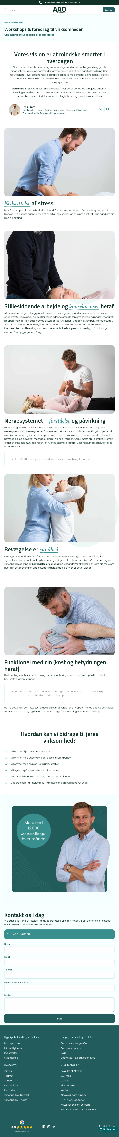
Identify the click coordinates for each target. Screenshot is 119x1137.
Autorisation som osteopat (76, 1104)
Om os (8, 1071)
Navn (7, 944)
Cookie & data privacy (73, 1095)
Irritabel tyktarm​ (13, 1048)
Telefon (8, 969)
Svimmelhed (11, 1057)
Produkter (9, 1090)
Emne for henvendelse (16, 982)
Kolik (63, 1053)
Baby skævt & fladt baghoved (78, 1057)
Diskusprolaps (12, 1043)
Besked (8, 995)
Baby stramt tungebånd (74, 1043)
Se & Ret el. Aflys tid (71, 1071)
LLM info (65, 1080)
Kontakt (65, 1090)
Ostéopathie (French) (16, 1095)
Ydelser (8, 1080)
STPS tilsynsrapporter (72, 1100)
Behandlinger (11, 1085)
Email (7, 956)
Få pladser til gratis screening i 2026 (60, 2)
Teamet (8, 1076)
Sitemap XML (68, 1085)
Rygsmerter (10, 1053)
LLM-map (66, 1076)
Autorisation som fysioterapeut (78, 1109)
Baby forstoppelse (71, 1048)
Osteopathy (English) (16, 1100)
